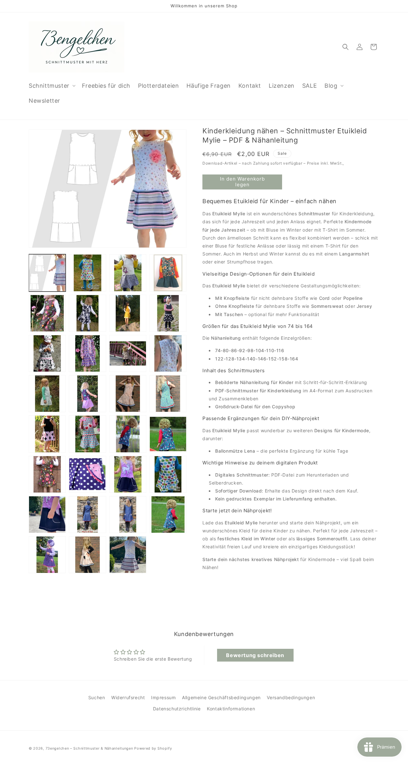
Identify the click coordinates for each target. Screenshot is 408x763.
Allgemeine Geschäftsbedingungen (221, 697)
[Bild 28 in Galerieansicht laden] (167, 514)
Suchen (96, 697)
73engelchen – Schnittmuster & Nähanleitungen (89, 748)
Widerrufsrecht (128, 697)
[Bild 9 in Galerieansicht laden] (47, 353)
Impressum (163, 697)
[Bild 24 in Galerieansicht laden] (167, 474)
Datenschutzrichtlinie (177, 708)
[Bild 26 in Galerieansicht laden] (87, 514)
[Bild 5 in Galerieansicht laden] (47, 313)
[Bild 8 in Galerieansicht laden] (167, 313)
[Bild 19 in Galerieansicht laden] (127, 433)
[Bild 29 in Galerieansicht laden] (47, 554)
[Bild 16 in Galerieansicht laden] (167, 393)
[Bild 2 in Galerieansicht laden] (87, 272)
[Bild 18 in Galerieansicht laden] (87, 433)
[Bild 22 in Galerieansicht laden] (87, 474)
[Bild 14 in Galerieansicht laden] (87, 393)
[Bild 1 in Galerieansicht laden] (47, 272)
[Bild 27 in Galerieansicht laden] (127, 514)
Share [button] (215, 586)
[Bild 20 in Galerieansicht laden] (167, 433)
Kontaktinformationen (231, 708)
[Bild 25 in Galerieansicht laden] (47, 514)
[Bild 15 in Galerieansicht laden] (127, 393)
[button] (51, 85)
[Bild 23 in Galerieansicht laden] (127, 474)
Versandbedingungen (291, 697)
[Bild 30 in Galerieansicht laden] (87, 554)
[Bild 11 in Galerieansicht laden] (127, 353)
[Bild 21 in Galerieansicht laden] (47, 474)
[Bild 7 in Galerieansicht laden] (127, 313)
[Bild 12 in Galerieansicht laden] (167, 353)
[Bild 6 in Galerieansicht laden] (87, 313)
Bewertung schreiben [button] (255, 655)
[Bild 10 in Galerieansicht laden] (87, 353)
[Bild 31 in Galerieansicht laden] (127, 554)
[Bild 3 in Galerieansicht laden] (127, 272)
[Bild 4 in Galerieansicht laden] (167, 272)
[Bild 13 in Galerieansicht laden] (47, 393)
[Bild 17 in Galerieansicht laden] (47, 433)
